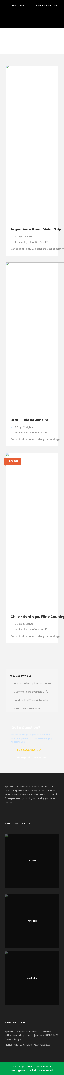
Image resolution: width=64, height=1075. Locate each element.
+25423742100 (18, 5)
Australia (32, 977)
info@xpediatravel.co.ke (46, 5)
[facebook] (11, 10)
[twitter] (17, 10)
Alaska (32, 860)
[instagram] (22, 10)
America (32, 920)
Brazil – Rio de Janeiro (29, 420)
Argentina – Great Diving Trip (36, 229)
